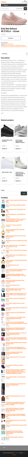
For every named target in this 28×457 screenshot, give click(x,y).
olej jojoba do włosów (7, 45)
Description (4, 53)
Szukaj (2, 190)
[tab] (14, 53)
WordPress (16, 452)
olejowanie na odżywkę (15, 45)
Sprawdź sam (10, 38)
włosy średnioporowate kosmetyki (13, 46)
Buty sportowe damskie (9, 44)
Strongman (3, 2)
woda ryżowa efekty (23, 46)
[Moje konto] (22, 2)
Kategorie (6, 5)
